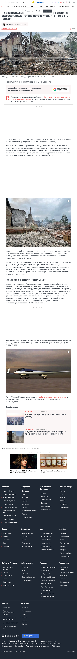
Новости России (46, 540)
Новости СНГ (45, 543)
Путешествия (64, 543)
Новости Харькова (9, 494)
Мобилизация (27, 563)
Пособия (25, 514)
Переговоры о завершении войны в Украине (19, 6)
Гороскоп (63, 533)
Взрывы (6, 572)
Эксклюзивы (64, 6)
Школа (24, 507)
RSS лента (56, 646)
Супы (24, 614)
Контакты (57, 643)
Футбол (62, 491)
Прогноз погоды (27, 517)
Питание (25, 536)
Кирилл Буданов (46, 583)
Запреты (63, 579)
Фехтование (64, 507)
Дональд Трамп (46, 570)
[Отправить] (24, 2)
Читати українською (9, 29)
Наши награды (46, 643)
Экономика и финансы (45, 488)
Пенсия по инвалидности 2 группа (8, 612)
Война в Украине (9, 563)
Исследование (27, 546)
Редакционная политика (48, 641)
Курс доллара (46, 506)
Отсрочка (25, 574)
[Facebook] (52, 2)
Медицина (25, 504)
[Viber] (55, 2)
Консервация (26, 611)
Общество (25, 487)
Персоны (44, 563)
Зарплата (25, 491)
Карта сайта (19, 646)
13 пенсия (6, 608)
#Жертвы (15, 448)
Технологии (7, 533)
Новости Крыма (8, 519)
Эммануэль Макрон (48, 577)
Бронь (24, 570)
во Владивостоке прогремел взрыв (53, 397)
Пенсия (5, 603)
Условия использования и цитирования (15, 643)
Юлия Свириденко (47, 597)
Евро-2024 (64, 504)
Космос (5, 536)
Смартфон (6, 546)
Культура (63, 546)
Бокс (61, 494)
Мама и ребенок (27, 533)
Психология (26, 543)
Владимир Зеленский (48, 567)
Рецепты (25, 603)
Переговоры (7, 575)
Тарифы (44, 503)
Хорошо (47, 11)
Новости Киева (8, 491)
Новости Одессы (9, 501)
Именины (63, 585)
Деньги (43, 493)
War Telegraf (29, 411)
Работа (24, 494)
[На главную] (38, 2)
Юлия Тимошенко (47, 590)
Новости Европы (47, 533)
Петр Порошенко (47, 587)
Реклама (35, 643)
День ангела (64, 582)
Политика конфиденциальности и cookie (22, 641)
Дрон (4, 543)
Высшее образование (29, 511)
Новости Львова (8, 504)
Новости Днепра (8, 497)
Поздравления (65, 556)
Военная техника (9, 585)
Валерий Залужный (48, 580)
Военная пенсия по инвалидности (9, 618)
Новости (5, 487)
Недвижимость (46, 500)
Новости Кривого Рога (9, 511)
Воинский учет (27, 580)
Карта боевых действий (8, 568)
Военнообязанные (28, 577)
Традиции (63, 575)
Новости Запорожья (10, 507)
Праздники (64, 563)
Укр (74, 2)
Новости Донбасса (9, 516)
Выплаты (25, 497)
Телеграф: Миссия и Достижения (37, 646)
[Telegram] (58, 2)
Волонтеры (7, 582)
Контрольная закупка (47, 6)
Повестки (25, 567)
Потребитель (64, 536)
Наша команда (7, 646)
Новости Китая (46, 546)
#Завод (23, 448)
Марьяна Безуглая (47, 593)
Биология (6, 540)
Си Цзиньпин (45, 574)
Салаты (24, 621)
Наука (4, 529)
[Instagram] (66, 2)
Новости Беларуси (47, 550)
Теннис (62, 497)
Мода (62, 540)
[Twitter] (63, 2)
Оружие (5, 579)
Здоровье (25, 529)
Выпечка (25, 608)
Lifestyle (62, 529)
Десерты (25, 617)
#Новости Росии (33, 448)
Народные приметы (67, 572)
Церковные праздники (64, 568)
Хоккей (62, 501)
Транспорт (44, 496)
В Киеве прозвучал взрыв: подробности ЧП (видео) (45, 415)
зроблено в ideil (70, 651)
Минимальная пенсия (10, 623)
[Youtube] (61, 2)
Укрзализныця (46, 509)
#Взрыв (8, 448)
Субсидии (25, 501)
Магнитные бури (66, 553)
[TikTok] (69, 2)
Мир (41, 529)
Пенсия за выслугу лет (9, 627)
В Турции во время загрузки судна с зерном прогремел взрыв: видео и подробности (45, 433)
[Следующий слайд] (75, 6)
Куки (37, 11)
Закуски (24, 624)
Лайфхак (63, 550)
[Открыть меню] (2, 2)
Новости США (46, 536)
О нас (3, 641)
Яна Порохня (9, 24)
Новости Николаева (10, 522)
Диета (24, 540)
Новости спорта (66, 487)
